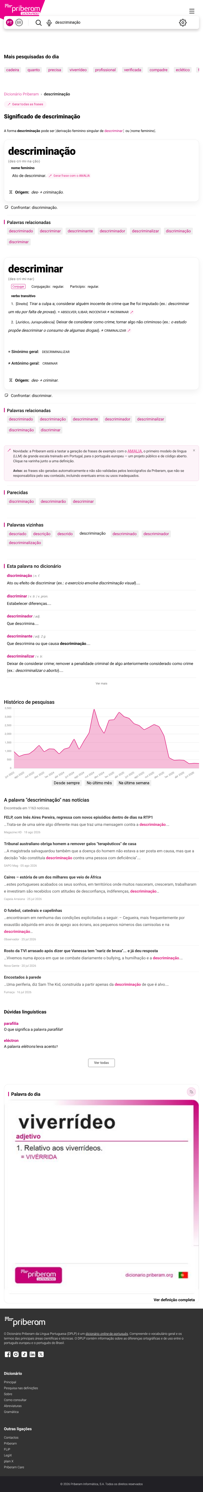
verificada (132, 69)
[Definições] (182, 22)
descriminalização (25, 542)
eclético (183, 69)
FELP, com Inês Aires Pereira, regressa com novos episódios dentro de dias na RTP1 (78, 817)
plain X (8, 1461)
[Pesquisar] (38, 22)
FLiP (7, 1449)
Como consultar (15, 1400)
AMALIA (134, 451)
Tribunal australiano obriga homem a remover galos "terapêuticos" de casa (70, 843)
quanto (33, 69)
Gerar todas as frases (27, 104)
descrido (65, 533)
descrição (42, 533)
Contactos (11, 1438)
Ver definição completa (174, 1299)
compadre (158, 69)
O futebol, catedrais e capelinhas (33, 910)
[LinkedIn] (32, 1356)
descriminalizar (145, 231)
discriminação (178, 231)
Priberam (10, 1444)
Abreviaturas (13, 1406)
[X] (41, 1356)
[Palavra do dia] (191, 1091)
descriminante (80, 231)
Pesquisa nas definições (21, 1388)
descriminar (50, 231)
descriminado (21, 231)
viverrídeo (78, 69)
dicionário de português (107, 1334)
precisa (54, 69)
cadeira (12, 69)
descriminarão (53, 501)
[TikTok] (24, 1356)
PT (9, 22)
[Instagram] (16, 1356)
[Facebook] (7, 1356)
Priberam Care (14, 1467)
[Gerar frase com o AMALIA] (131, 312)
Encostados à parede (22, 977)
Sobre (8, 1394)
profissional (105, 69)
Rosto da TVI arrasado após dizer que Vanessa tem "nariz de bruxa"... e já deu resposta (81, 950)
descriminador (112, 231)
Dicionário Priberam (21, 94)
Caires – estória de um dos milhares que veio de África (52, 877)
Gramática (11, 1412)
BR (19, 22)
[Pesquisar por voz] (49, 22)
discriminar (19, 242)
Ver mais (101, 683)
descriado (17, 533)
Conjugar (18, 286)
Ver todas (101, 1063)
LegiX (8, 1455)
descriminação (53, 419)
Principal (10, 1382)
